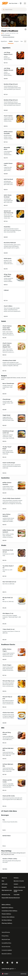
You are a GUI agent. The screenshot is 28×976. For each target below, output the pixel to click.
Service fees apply (5, 35)
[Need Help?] (20, 3)
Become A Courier (19, 881)
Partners (16, 878)
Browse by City (6, 894)
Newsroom (17, 898)
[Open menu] (24, 3)
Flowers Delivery (6, 914)
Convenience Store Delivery (9, 911)
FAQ (3, 881)
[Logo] (5, 3)
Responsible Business (8, 898)
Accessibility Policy (6, 943)
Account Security (6, 946)
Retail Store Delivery (7, 907)
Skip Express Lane (7, 890)
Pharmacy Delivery (7, 923)
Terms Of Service (6, 932)
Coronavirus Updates (7, 950)
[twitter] (3, 964)
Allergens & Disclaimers (8, 37)
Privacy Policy (5, 936)
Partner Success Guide (18, 890)
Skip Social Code (6, 939)
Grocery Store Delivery (8, 917)
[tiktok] (17, 964)
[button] (4, 41)
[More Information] (25, 29)
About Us (4, 878)
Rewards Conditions (7, 953)
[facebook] (8, 964)
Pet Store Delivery (7, 920)
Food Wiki (16, 894)
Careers (16, 884)
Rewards (4, 887)
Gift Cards (4, 884)
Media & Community (19, 887)
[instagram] (12, 964)
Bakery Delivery (6, 904)
